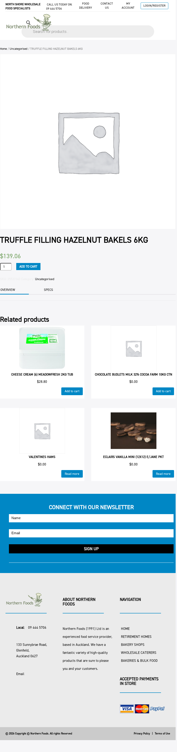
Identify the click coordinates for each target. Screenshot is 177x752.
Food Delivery (85, 6)
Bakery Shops (133, 644)
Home (3, 49)
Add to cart (28, 266)
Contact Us (107, 6)
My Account (128, 6)
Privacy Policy (142, 733)
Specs (48, 290)
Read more (72, 474)
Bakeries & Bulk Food (139, 660)
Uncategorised (18, 49)
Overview (7, 290)
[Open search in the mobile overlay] (87, 27)
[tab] (54, 290)
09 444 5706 (54, 9)
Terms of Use (162, 733)
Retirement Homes (136, 636)
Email (20, 674)
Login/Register (154, 6)
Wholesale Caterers (138, 652)
